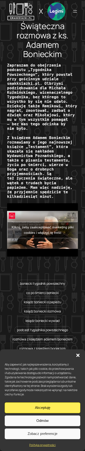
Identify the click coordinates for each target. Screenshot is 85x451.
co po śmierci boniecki (42, 292)
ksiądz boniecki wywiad (43, 320)
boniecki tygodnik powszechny (42, 283)
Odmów (42, 421)
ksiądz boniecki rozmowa (42, 311)
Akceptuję (42, 408)
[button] (78, 355)
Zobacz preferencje (42, 434)
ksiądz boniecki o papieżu (42, 302)
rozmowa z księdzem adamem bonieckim (43, 339)
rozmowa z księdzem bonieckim (42, 348)
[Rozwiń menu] (75, 11)
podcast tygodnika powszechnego (42, 330)
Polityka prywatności (42, 445)
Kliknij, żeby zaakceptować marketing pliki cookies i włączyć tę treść (43, 230)
